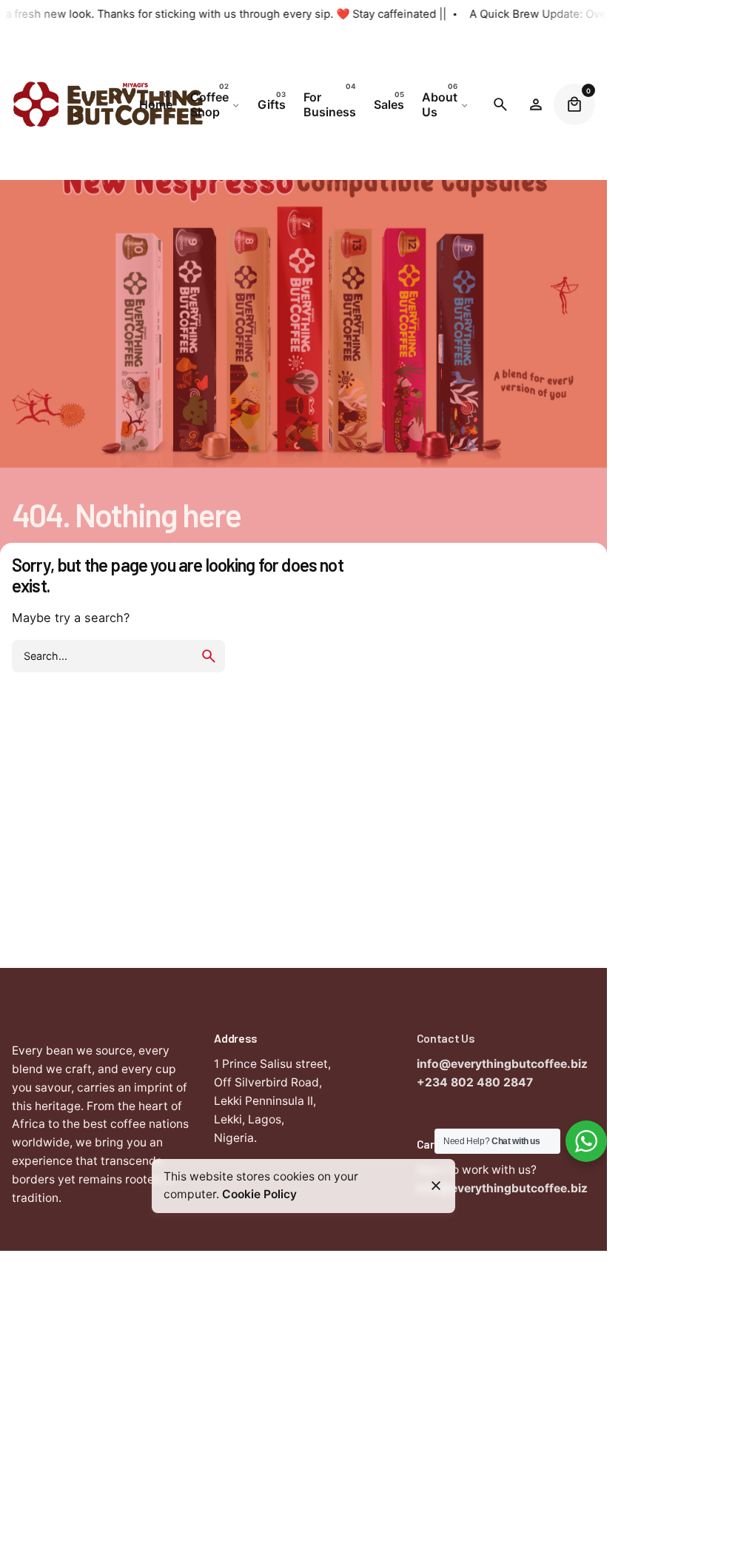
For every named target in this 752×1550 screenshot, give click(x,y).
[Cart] (574, 104)
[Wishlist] (536, 104)
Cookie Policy (259, 1194)
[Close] (436, 1185)
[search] (208, 656)
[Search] (500, 104)
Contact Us (446, 1038)
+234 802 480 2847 (475, 1082)
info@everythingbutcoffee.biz (502, 1064)
